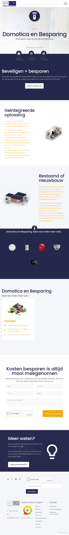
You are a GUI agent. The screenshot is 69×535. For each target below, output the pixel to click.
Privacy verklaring (55, 509)
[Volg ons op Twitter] (8, 479)
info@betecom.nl (13, 518)
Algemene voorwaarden (54, 513)
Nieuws (37, 524)
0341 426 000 (13, 511)
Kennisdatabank (40, 518)
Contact (38, 527)
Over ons (38, 515)
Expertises (38, 512)
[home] (8, 4)
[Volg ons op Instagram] (16, 479)
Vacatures (38, 521)
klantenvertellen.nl (27, 518)
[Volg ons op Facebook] (12, 479)
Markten (38, 509)
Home (37, 506)
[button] (65, 3)
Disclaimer (53, 506)
